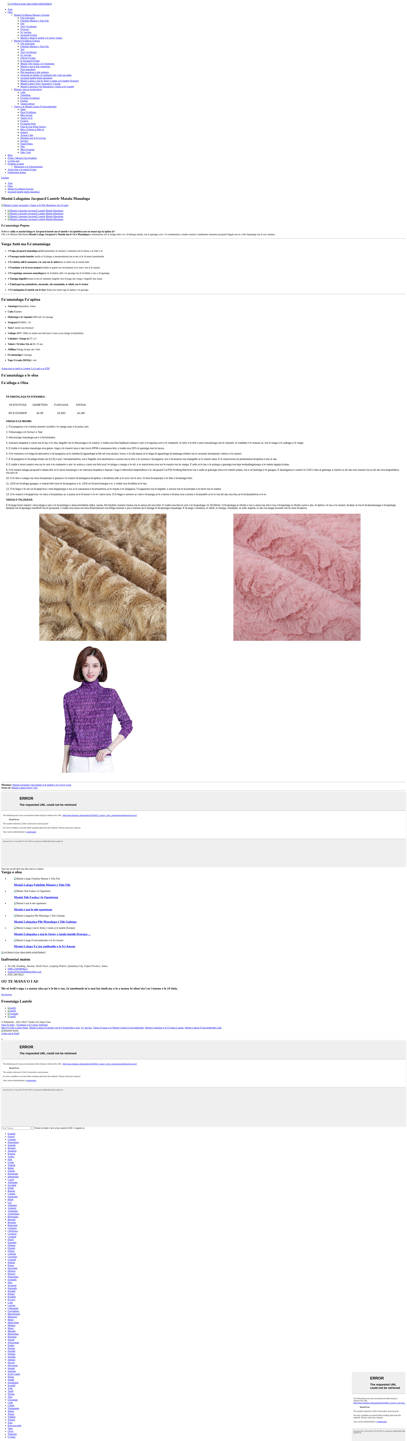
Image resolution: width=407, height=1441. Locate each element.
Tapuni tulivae (27, 103)
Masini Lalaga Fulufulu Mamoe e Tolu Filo (42, 885)
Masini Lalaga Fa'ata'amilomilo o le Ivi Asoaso (44, 946)
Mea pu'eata (26, 115)
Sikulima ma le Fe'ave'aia (33, 138)
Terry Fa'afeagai (28, 26)
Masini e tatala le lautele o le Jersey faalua (41, 38)
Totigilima (25, 95)
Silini (23, 109)
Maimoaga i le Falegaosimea (28, 166)
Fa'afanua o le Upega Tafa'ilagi (32, 1024)
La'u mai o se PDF (40, 368)
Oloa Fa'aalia (7, 1024)
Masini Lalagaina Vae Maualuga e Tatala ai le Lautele (47, 86)
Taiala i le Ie (26, 118)
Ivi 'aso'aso (25, 32)
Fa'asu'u (24, 121)
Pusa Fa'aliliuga (28, 112)
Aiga (10, 9)
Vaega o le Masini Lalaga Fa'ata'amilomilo (35, 106)
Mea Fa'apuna (27, 149)
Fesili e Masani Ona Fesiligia (22, 158)
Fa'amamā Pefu (28, 123)
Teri (22, 23)
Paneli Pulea (26, 143)
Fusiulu (24, 100)
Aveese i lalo (26, 135)
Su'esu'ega (6, 994)
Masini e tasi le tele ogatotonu (35, 66)
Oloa (10, 12)
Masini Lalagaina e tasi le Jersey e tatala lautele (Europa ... (52, 934)
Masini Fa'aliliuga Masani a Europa (31, 15)
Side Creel (25, 152)
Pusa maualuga (27, 69)
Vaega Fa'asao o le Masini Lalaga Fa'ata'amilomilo (118, 1027)
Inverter (24, 141)
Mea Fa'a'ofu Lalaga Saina (14, 1027)
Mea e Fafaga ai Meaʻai (32, 129)
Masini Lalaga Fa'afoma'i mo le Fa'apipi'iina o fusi (54, 1027)
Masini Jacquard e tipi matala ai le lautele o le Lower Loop (42, 785)
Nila (22, 146)
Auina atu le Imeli (10, 1033)
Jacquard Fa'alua (28, 35)
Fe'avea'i (24, 29)
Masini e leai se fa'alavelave (28, 89)
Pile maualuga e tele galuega (34, 72)
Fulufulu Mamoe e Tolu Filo (34, 20)
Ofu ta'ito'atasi (27, 18)
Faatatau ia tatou (16, 163)
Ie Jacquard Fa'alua (30, 60)
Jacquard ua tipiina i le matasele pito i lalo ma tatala (46, 75)
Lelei (22, 92)
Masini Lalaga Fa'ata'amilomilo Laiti (203, 1027)
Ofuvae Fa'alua (28, 58)
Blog (10, 155)
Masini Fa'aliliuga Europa (27, 40)
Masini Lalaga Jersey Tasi (24, 787)
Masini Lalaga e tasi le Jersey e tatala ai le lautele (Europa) (49, 80)
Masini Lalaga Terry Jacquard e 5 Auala (40, 83)
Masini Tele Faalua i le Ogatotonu (37, 63)
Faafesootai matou (17, 172)
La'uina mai (13, 161)
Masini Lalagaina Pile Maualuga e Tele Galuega (45, 921)
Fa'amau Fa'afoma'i (30, 98)
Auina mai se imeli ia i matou (16, 368)
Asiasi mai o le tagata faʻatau (22, 169)
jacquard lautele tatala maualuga (36, 78)
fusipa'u (24, 132)
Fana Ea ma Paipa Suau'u (33, 126)
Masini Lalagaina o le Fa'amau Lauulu (164, 1027)
